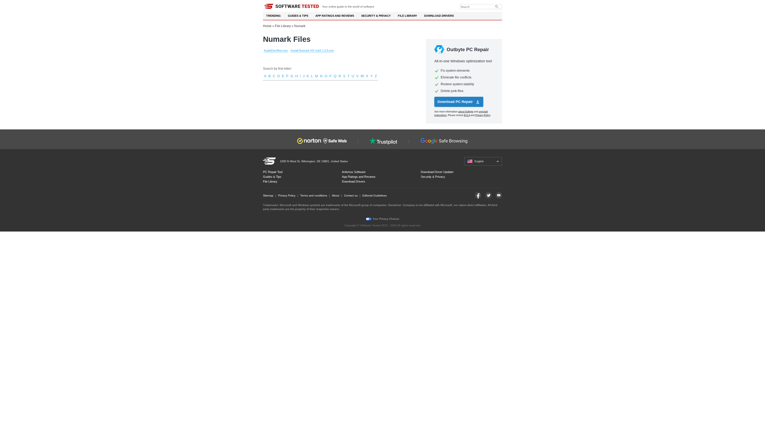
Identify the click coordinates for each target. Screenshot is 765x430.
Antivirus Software (354, 172)
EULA (467, 115)
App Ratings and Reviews (334, 15)
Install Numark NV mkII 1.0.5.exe (312, 50)
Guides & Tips (298, 15)
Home (267, 26)
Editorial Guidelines (374, 195)
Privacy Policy (482, 115)
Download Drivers (439, 15)
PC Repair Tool (272, 172)
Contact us (351, 195)
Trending (273, 15)
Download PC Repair (455, 102)
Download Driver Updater (437, 172)
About (335, 195)
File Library (407, 15)
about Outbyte (465, 111)
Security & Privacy (376, 15)
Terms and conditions (313, 195)
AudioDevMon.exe (276, 50)
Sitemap (268, 195)
